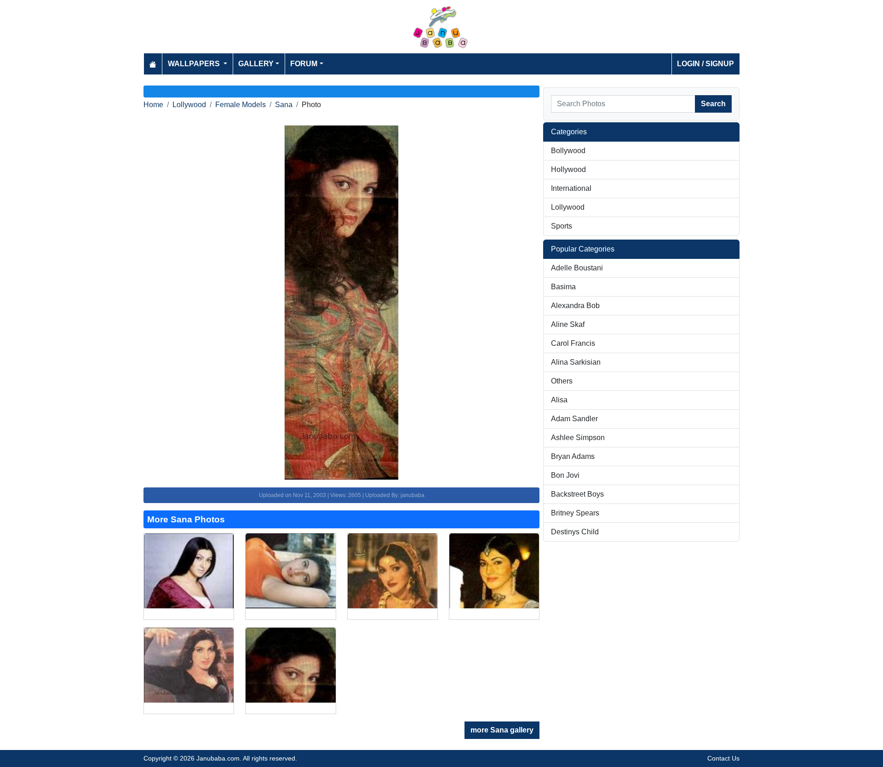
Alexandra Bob (575, 305)
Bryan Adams (573, 456)
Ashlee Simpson (578, 437)
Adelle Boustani (577, 268)
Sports (561, 226)
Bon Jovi (565, 475)
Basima (563, 287)
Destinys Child (575, 532)
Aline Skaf (568, 324)
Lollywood (189, 105)
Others (562, 381)
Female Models (240, 105)
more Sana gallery (501, 730)
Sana (283, 105)
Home (153, 105)
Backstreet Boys (577, 494)
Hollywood (568, 169)
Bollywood (568, 151)
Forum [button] (303, 64)
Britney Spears (575, 513)
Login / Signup (705, 64)
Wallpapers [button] (195, 64)
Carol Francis (573, 343)
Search (713, 104)
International (571, 188)
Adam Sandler (574, 419)
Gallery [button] (256, 64)
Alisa (559, 400)
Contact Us (723, 758)
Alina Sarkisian (576, 362)
